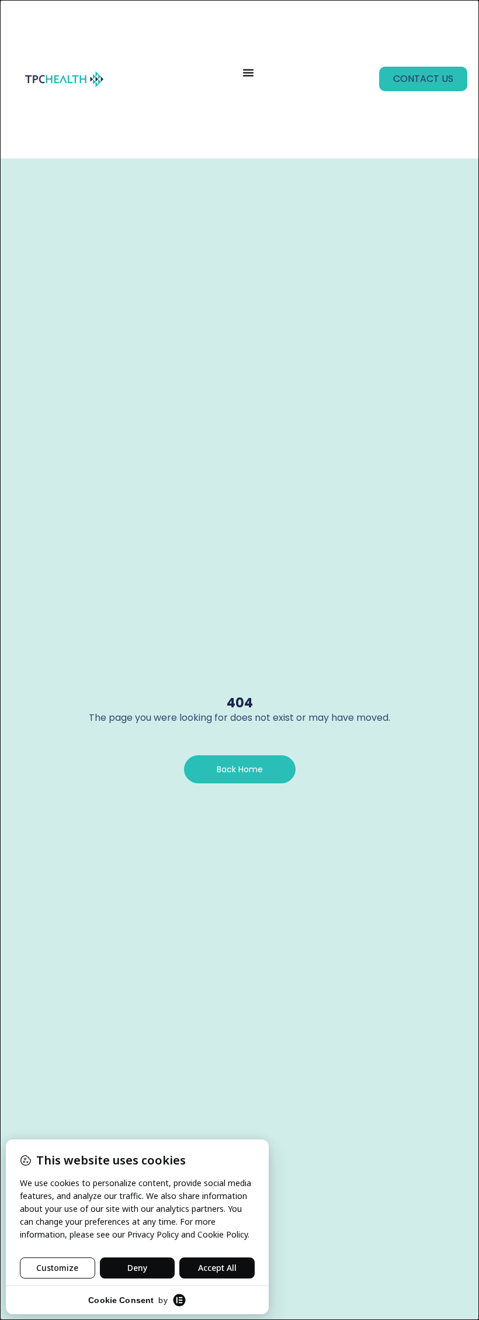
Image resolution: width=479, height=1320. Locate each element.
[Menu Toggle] (248, 72)
